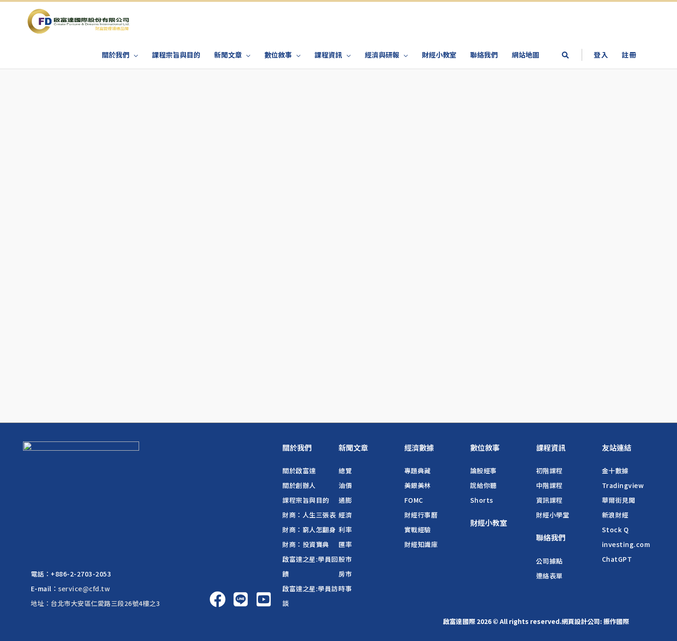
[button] (565, 55)
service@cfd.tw (84, 588)
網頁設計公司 (580, 621)
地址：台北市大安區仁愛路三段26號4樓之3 (95, 603)
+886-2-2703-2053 (81, 573)
